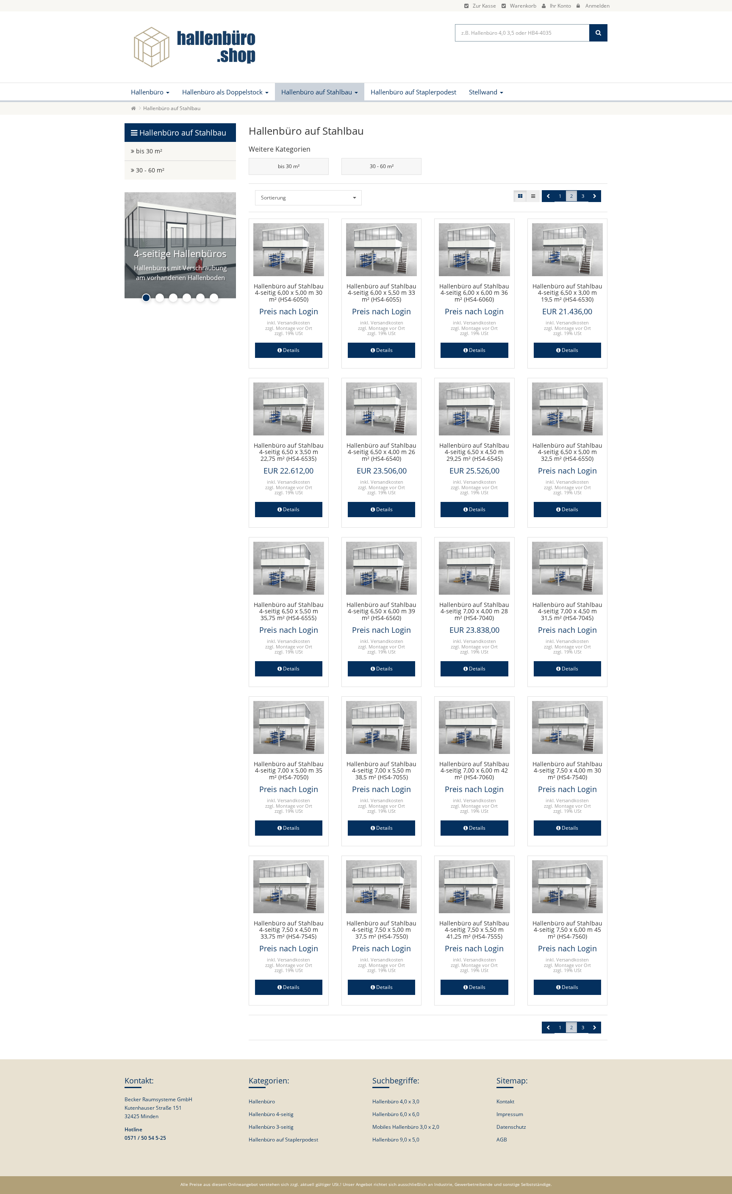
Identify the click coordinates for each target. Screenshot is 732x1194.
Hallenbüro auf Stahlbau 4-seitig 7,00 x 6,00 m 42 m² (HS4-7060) (474, 770)
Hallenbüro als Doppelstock (223, 92)
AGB (501, 1139)
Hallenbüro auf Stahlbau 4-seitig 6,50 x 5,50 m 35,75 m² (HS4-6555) (289, 611)
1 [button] (560, 196)
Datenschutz (511, 1126)
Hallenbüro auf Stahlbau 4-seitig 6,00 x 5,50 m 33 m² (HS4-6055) (381, 292)
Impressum (509, 1114)
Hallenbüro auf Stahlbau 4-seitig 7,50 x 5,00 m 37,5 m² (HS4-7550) (381, 929)
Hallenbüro (148, 92)
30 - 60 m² (382, 166)
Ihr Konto (560, 5)
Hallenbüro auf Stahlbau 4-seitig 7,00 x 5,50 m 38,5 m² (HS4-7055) (381, 770)
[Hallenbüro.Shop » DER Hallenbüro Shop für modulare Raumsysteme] (192, 46)
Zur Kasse (484, 5)
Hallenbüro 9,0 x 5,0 (395, 1139)
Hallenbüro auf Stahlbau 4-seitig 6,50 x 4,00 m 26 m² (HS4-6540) (381, 452)
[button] (548, 196)
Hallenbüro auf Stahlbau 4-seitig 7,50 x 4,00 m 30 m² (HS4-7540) (567, 770)
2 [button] (571, 196)
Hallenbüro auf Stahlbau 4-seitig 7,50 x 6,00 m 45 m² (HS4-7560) (567, 929)
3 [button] (583, 196)
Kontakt (505, 1101)
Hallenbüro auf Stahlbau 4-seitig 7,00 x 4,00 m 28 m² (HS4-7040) (474, 611)
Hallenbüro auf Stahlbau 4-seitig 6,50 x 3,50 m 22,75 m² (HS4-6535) (289, 452)
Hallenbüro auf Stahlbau (317, 92)
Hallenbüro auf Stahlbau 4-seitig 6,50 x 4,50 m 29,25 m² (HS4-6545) (474, 452)
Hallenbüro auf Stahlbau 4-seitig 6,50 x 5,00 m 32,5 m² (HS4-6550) (567, 452)
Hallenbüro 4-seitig (271, 1114)
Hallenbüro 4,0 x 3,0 (395, 1101)
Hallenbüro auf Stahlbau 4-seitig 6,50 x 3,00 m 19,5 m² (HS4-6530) (567, 292)
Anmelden (597, 5)
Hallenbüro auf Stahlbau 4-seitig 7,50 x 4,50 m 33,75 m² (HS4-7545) (289, 929)
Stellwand (484, 92)
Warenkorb (523, 5)
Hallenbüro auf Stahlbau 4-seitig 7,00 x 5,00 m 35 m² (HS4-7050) (289, 770)
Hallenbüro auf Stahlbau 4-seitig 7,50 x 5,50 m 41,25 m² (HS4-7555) (474, 929)
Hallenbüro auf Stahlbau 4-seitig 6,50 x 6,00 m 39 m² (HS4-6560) (381, 611)
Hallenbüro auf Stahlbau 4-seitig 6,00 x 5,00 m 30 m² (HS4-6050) (289, 292)
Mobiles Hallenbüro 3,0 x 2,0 (405, 1126)
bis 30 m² (288, 166)
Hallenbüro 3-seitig (271, 1126)
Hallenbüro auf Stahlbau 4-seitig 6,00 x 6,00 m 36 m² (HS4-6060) (474, 292)
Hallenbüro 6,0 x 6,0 (395, 1114)
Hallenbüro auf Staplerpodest (413, 92)
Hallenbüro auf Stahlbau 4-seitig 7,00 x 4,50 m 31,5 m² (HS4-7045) (567, 611)
